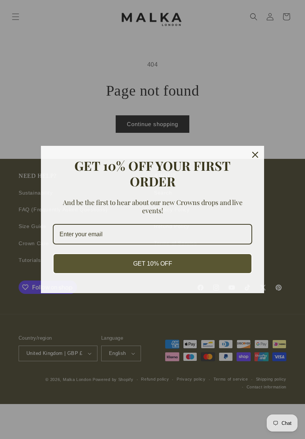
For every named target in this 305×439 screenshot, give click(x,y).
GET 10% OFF (152, 263)
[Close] (255, 155)
